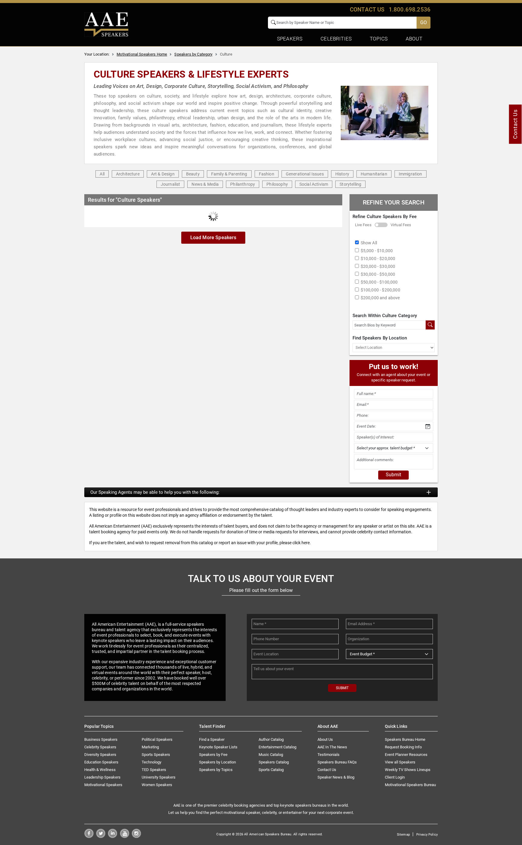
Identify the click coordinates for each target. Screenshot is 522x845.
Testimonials (328, 754)
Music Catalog (271, 754)
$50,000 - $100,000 (379, 282)
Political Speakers (157, 739)
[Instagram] (136, 836)
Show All (369, 242)
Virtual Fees (401, 225)
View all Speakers (400, 762)
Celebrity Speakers (100, 747)
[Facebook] (89, 836)
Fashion (266, 174)
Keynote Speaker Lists (218, 747)
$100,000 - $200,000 (380, 290)
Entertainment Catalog (277, 747)
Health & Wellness (100, 769)
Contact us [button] (367, 9)
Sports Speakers (156, 754)
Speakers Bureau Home (405, 739)
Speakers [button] (289, 39)
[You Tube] (124, 836)
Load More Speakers (213, 237)
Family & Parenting (229, 174)
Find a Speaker (211, 739)
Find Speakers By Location (380, 338)
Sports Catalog (271, 769)
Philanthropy (242, 184)
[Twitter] (100, 836)
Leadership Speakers (102, 777)
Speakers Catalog (274, 762)
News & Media (205, 184)
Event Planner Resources (406, 754)
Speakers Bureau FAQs (337, 762)
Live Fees (363, 225)
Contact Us (326, 769)
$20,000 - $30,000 (378, 266)
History (342, 174)
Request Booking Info (403, 747)
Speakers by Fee (213, 754)
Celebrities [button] (336, 39)
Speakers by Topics (216, 769)
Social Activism (313, 184)
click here (301, 542)
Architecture (128, 174)
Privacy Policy (427, 835)
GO (423, 22)
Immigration (410, 174)
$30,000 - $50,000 (378, 274)
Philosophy (277, 184)
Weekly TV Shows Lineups (407, 769)
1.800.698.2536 (409, 9)
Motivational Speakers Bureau (410, 784)
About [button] (414, 39)
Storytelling (350, 184)
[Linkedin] (112, 836)
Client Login (395, 777)
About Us (325, 739)
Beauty (193, 174)
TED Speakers (154, 769)
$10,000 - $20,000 (378, 258)
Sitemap (403, 835)
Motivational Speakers (103, 784)
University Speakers (159, 777)
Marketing (150, 747)
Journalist (170, 184)
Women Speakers (157, 784)
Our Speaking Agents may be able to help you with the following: (155, 492)
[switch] (381, 225)
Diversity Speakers (100, 754)
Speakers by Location (217, 762)
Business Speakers (101, 739)
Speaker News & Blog (335, 777)
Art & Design (163, 174)
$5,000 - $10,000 (377, 250)
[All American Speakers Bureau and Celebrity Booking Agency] (106, 24)
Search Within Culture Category (385, 315)
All (102, 174)
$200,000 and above (380, 297)
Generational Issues (305, 174)
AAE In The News (332, 747)
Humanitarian (374, 174)
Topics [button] (379, 39)
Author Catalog (271, 739)
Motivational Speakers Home (142, 54)
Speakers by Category (193, 54)
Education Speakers (101, 762)
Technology (151, 762)
